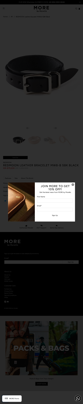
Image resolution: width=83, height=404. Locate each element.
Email (39, 206)
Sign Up (55, 215)
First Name (41, 197)
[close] (73, 185)
